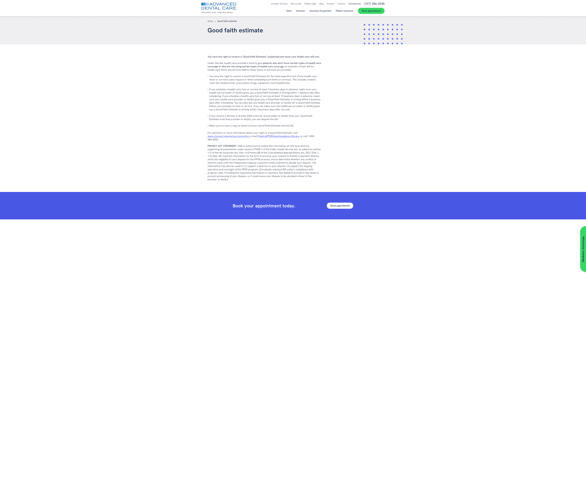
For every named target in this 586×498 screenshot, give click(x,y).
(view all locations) (225, 12)
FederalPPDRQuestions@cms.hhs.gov (278, 136)
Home (210, 21)
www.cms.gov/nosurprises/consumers (229, 136)
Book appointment (340, 205)
